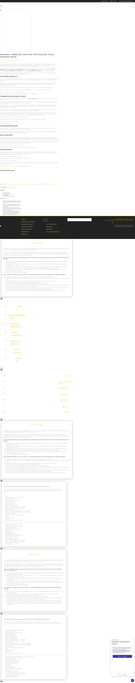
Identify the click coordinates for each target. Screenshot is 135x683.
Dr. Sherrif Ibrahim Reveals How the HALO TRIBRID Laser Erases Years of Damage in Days (12, 202)
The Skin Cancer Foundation (14, 59)
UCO (132, 226)
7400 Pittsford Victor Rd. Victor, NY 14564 (123, 218)
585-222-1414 (120, 220)
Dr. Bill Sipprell (6, 192)
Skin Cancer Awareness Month (44, 66)
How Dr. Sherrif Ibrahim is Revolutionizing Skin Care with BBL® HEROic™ (12, 214)
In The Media (5, 194)
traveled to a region (34, 264)
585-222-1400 (111, 220)
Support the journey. (4, 168)
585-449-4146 (129, 220)
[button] (133, 5)
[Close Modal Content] (1, 298)
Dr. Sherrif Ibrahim (7, 193)
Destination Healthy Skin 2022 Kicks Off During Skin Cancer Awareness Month (21, 184)
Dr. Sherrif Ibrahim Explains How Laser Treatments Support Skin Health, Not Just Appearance (12, 205)
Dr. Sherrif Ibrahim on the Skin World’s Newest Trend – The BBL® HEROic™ (11, 211)
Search (1, 187)
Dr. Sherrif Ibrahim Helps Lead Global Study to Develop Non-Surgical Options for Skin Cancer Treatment (12, 208)
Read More (2, 62)
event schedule (9, 165)
